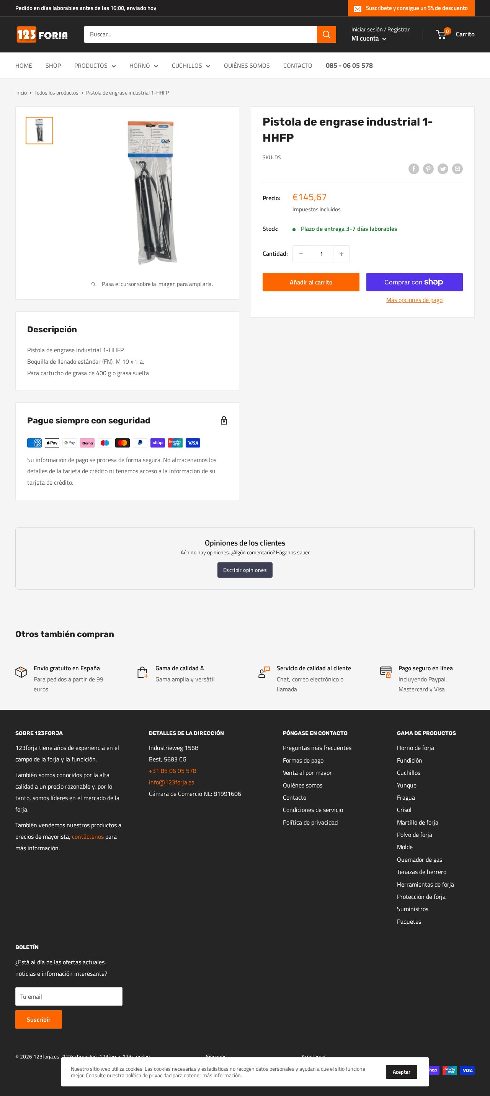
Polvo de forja (414, 834)
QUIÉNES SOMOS (247, 65)
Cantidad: (275, 253)
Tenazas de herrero (421, 871)
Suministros (412, 908)
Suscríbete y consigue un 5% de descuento (417, 7)
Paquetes (409, 921)
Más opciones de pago (414, 299)
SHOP (53, 65)
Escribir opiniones (245, 570)
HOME (23, 65)
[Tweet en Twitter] (443, 168)
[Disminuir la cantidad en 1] (301, 254)
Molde (405, 846)
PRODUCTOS (91, 65)
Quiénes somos (302, 785)
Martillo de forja (417, 822)
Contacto (294, 797)
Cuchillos (408, 772)
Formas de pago (303, 760)
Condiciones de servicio (313, 809)
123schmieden (80, 1056)
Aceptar (401, 1072)
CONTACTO (297, 65)
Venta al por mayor (307, 772)
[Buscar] (326, 34)
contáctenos (88, 836)
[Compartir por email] (457, 168)
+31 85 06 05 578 (172, 770)
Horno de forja (415, 747)
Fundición (409, 760)
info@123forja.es (171, 782)
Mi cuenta (366, 38)
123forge (109, 1056)
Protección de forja (421, 896)
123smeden (136, 1056)
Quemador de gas (419, 859)
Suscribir (39, 1019)
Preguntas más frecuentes (317, 747)
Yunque (406, 785)
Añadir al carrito (311, 282)
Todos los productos (56, 92)
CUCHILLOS (187, 65)
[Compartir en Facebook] (413, 168)
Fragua (406, 797)
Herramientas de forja (425, 884)
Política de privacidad (310, 822)
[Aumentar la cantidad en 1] (341, 254)
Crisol (404, 809)
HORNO (139, 65)
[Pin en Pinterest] (428, 168)
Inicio (21, 92)
